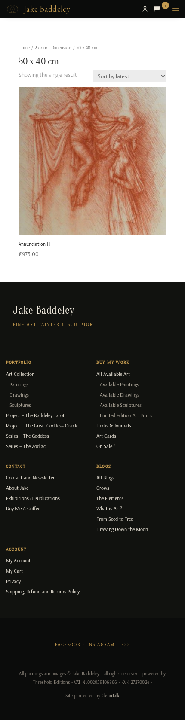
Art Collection (20, 374)
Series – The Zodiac (26, 446)
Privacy (13, 581)
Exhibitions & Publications (33, 498)
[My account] (145, 9)
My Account (18, 560)
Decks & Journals (113, 425)
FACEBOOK (67, 644)
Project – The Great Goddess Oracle (42, 425)
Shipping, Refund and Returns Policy (43, 591)
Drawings (19, 394)
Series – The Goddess (27, 436)
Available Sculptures (121, 405)
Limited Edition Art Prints (126, 415)
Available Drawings (119, 394)
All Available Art (113, 374)
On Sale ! (105, 446)
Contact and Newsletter (30, 477)
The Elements (109, 498)
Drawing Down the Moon (122, 529)
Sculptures (20, 405)
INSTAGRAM (101, 644)
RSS (125, 644)
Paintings (18, 384)
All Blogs (105, 477)
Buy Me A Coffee (23, 508)
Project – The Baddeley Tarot (35, 415)
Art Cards (106, 436)
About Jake (17, 488)
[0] (159, 9)
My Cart (14, 570)
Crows (102, 488)
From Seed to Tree (114, 519)
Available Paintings (119, 384)
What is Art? (109, 508)
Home (24, 48)
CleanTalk (110, 696)
